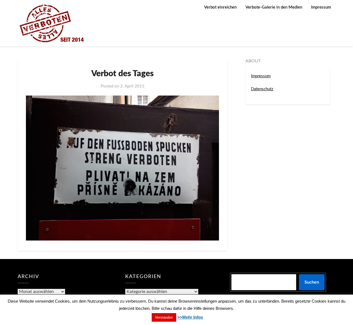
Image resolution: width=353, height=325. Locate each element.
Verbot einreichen (220, 7)
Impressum (321, 7)
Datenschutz (262, 89)
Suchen (311, 282)
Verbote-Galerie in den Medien (273, 7)
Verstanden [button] (164, 317)
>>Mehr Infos (190, 317)
